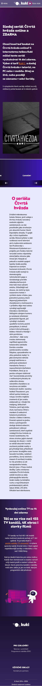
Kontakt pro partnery (21, 671)
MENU (5, 3)
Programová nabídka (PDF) (21, 651)
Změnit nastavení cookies (21, 684)
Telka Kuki (36, 3)
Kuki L (22, 63)
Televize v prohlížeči (21, 649)
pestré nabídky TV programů (17, 543)
